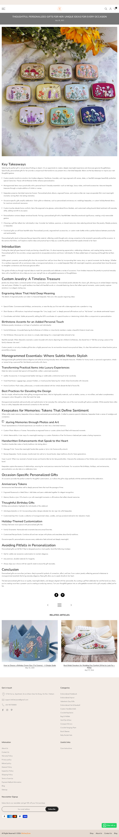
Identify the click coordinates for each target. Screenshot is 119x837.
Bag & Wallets (65, 716)
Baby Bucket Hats (66, 735)
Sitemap (4, 789)
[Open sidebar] (3, 421)
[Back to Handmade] (59, 605)
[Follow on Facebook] (3, 710)
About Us (5, 748)
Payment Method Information (11, 782)
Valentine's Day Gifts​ (67, 701)
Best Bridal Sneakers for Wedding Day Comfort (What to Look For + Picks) (89, 666)
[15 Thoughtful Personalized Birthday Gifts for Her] (48, 605)
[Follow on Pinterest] (12, 710)
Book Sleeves (64, 731)
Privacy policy (6, 759)
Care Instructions (66, 748)
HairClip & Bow (65, 720)
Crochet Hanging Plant (68, 727)
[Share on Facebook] (56, 595)
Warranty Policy (7, 756)
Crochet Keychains (66, 712)
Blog (3, 786)
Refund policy (6, 763)
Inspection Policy (7, 771)
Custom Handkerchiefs (68, 709)
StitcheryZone (25, 833)
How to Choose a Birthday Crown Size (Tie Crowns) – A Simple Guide (30, 665)
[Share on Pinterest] (63, 595)
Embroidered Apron (67, 697)
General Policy (7, 767)
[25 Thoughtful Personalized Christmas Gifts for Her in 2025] (71, 605)
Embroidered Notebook (68, 694)
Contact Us (5, 752)
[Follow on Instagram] (7, 710)
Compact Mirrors (66, 724)
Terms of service (7, 778)
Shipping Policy (7, 774)
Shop (91, 833)
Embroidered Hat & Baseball (70, 705)
